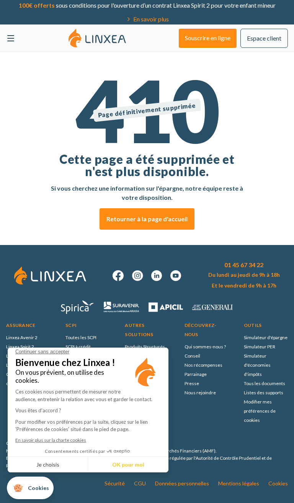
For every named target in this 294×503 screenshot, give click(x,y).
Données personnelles (182, 483)
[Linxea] (97, 37)
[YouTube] (175, 275)
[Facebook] (118, 275)
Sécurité (115, 483)
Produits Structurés (145, 346)
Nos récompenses (203, 365)
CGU (140, 483)
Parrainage (196, 374)
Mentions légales (238, 483)
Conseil (192, 356)
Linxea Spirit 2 (20, 346)
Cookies (278, 483)
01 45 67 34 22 (243, 264)
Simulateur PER (259, 346)
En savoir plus (151, 19)
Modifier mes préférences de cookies (260, 411)
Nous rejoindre (200, 392)
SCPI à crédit (78, 346)
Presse (192, 383)
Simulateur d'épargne (265, 337)
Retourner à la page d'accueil (147, 218)
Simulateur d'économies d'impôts (257, 365)
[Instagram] (137, 275)
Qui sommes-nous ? (205, 346)
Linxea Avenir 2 (22, 337)
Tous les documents (264, 383)
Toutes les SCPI (80, 337)
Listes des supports (263, 392)
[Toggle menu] (10, 38)
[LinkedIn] (156, 275)
